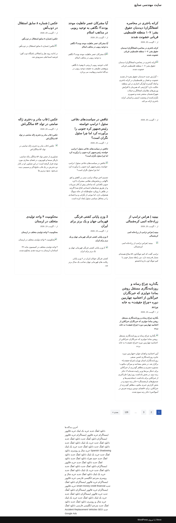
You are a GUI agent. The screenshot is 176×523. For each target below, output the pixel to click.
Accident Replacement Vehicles (81, 509)
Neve (159, 520)
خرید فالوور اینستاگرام (87, 435)
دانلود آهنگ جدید (89, 438)
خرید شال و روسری (80, 450)
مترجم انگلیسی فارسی (88, 478)
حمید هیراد (92, 458)
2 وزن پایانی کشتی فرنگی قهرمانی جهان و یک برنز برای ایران (89, 221)
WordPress (143, 520)
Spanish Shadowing (101, 450)
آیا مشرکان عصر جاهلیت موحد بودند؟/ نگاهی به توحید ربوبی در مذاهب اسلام (88, 27)
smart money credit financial (91, 486)
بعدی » (115, 412)
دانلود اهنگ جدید (97, 431)
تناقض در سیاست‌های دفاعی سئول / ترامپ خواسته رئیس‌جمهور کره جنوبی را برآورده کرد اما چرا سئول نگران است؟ (89, 128)
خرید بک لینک (83, 431)
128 (126, 412)
